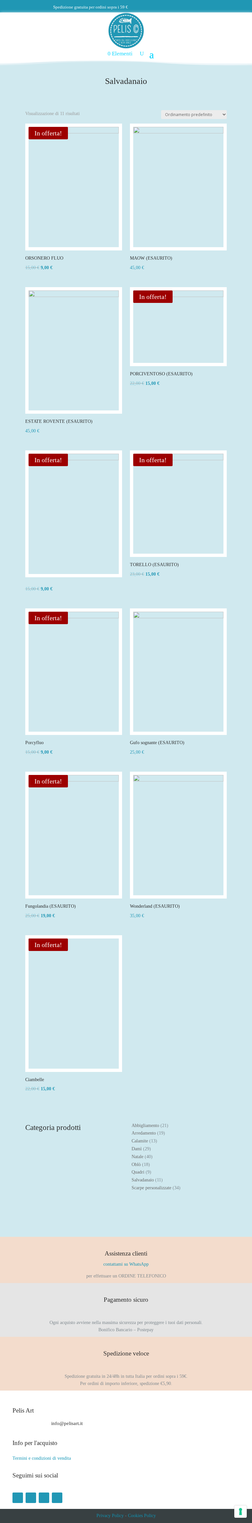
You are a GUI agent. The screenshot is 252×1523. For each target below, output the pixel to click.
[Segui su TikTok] (57, 1498)
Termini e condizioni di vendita (41, 1458)
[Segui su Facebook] (17, 1498)
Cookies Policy (142, 1515)
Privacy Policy (110, 1515)
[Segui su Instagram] (31, 1498)
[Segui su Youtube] (44, 1498)
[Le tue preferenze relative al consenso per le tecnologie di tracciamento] (240, 1511)
